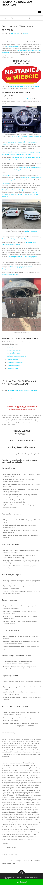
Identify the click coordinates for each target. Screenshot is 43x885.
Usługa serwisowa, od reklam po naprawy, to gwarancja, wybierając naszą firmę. (20, 194)
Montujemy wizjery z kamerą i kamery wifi (16, 785)
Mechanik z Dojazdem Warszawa (17, 3)
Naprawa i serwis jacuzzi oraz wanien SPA (16, 773)
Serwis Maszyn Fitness (30, 824)
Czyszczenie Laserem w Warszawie (13, 805)
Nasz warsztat (6, 175)
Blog (12, 18)
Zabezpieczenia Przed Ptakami (12, 824)
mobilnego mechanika (30, 231)
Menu (39, 11)
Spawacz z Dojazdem (16, 812)
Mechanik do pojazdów (13, 46)
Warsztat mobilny (33, 770)
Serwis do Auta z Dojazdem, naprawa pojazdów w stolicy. (26, 137)
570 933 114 (23, 63)
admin (25, 33)
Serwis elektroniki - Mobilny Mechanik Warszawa (22, 390)
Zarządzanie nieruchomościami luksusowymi (24, 822)
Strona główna (5, 18)
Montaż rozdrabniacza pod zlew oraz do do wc (17, 839)
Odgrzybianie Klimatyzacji (10, 827)
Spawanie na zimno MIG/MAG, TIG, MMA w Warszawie (20, 802)
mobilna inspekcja (28, 697)
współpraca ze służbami (25, 726)
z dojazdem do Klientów (24, 99)
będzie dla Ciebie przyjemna (10, 274)
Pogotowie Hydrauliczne (10, 765)
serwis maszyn (12, 152)
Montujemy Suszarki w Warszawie (13, 834)
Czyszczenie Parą (24, 765)
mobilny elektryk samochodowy (12, 754)
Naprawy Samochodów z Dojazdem (14, 770)
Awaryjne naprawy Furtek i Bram (28, 768)
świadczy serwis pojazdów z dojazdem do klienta (24, 86)
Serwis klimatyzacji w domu (18, 783)
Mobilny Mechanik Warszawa (22, 420)
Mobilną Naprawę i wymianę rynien (29, 800)
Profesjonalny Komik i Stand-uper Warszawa (23, 832)
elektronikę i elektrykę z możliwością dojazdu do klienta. (18, 239)
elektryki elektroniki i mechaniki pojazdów (14, 190)
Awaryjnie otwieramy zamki (15, 788)
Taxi (27, 778)
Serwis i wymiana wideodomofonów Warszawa (18, 814)
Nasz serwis (5, 183)
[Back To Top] (21, 872)
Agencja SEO (20, 778)
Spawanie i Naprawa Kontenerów (20, 809)
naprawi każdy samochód (31, 754)
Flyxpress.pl (29, 788)
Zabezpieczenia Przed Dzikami (16, 819)
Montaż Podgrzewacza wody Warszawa (22, 837)
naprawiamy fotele (34, 783)
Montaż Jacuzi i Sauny (31, 812)
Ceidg (18, 861)
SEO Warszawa (15, 790)
